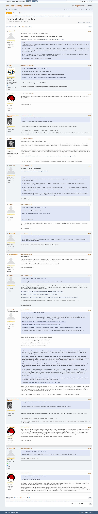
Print (90, 26)
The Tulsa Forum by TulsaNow (18, 6)
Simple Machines (15, 512)
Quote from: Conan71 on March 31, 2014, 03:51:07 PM (34, 402)
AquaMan (12, 94)
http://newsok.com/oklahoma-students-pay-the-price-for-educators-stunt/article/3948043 (42, 291)
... (18, 26)
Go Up (7, 497)
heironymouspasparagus (13, 115)
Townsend (12, 31)
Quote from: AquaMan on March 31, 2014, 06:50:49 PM (34, 451)
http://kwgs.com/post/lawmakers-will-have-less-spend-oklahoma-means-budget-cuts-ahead (42, 39)
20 (19, 26)
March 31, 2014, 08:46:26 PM (26, 472)
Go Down (8, 26)
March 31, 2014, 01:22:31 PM (26, 204)
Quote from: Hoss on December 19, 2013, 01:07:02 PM (34, 118)
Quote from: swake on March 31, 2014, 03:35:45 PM (33, 312)
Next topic (88, 22)
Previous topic (81, 22)
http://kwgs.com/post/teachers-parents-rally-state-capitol (34, 171)
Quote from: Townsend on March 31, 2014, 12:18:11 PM (34, 207)
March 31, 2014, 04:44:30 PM (26, 399)
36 (29, 26)
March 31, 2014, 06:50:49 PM (26, 427)
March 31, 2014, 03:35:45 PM (26, 275)
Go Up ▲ (91, 512)
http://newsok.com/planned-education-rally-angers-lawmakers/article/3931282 (39, 294)
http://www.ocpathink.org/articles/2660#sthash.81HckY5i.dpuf (44, 382)
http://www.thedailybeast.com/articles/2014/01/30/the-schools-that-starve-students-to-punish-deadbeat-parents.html (48, 156)
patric (10, 139)
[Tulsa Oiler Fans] (7, 85)
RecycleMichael (13, 254)
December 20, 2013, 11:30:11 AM (27, 114)
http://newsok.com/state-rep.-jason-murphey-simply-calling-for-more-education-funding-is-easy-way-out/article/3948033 (49, 297)
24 (26, 26)
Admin (54, 16)
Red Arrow (12, 448)
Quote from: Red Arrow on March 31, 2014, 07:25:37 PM (34, 476)
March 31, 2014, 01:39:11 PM (26, 233)
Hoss (10, 65)
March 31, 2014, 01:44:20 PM (26, 254)
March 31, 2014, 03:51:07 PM (26, 309)
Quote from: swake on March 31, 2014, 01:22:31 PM (33, 236)
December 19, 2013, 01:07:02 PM (27, 65)
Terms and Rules (85, 512)
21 (21, 26)
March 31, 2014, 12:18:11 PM (26, 165)
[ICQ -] (7, 463)
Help (80, 512)
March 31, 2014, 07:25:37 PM (26, 448)
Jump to (71, 503)
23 (25, 26)
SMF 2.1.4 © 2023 (8, 512)
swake (10, 204)
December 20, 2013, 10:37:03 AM (27, 93)
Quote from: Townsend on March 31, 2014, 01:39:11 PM (34, 278)
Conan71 (11, 310)
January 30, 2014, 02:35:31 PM (27, 138)
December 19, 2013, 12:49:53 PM (27, 30)
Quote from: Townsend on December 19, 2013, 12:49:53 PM (35, 68)
